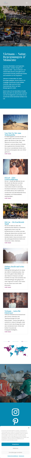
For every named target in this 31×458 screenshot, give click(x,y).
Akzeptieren (15, 444)
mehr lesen (8, 154)
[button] (28, 428)
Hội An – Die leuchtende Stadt (15, 12)
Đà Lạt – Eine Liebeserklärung (11, 178)
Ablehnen (15, 448)
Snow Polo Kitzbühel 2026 (15, 370)
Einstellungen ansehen (15, 452)
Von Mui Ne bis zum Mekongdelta (13, 134)
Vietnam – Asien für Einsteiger (12, 312)
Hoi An (7, 95)
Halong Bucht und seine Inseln (14, 267)
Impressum (21, 456)
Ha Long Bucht (17, 75)
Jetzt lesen (15, 40)
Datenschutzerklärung (13, 456)
